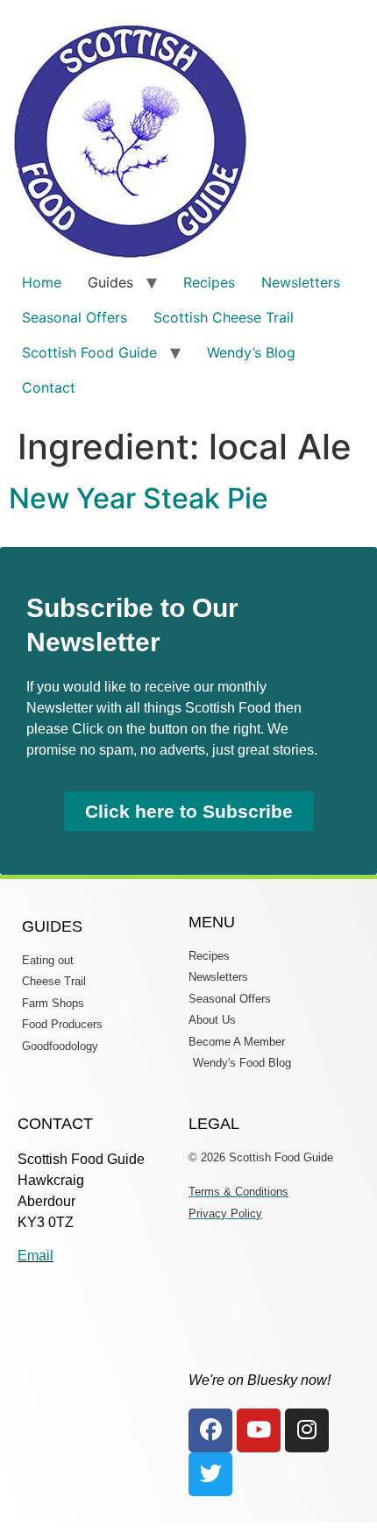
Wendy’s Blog (251, 352)
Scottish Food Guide (89, 352)
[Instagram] (307, 1430)
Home (41, 282)
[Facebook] (210, 1430)
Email (35, 1255)
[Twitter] (210, 1474)
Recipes (209, 282)
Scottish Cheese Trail (223, 317)
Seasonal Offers (74, 317)
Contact (48, 387)
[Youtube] (259, 1430)
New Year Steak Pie (138, 498)
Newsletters (300, 282)
